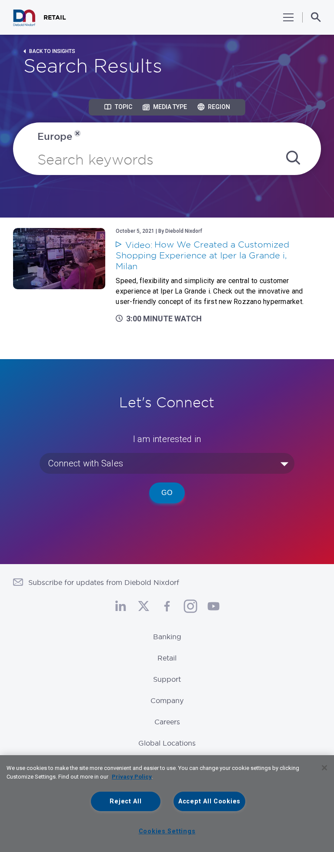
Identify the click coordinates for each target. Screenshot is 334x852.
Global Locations (167, 743)
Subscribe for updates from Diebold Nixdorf (103, 582)
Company (167, 700)
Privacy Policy (132, 776)
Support (167, 679)
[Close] (324, 767)
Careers (167, 721)
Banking (167, 636)
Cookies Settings (167, 831)
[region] (167, 803)
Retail (167, 658)
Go (167, 492)
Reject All (125, 801)
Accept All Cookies (209, 801)
